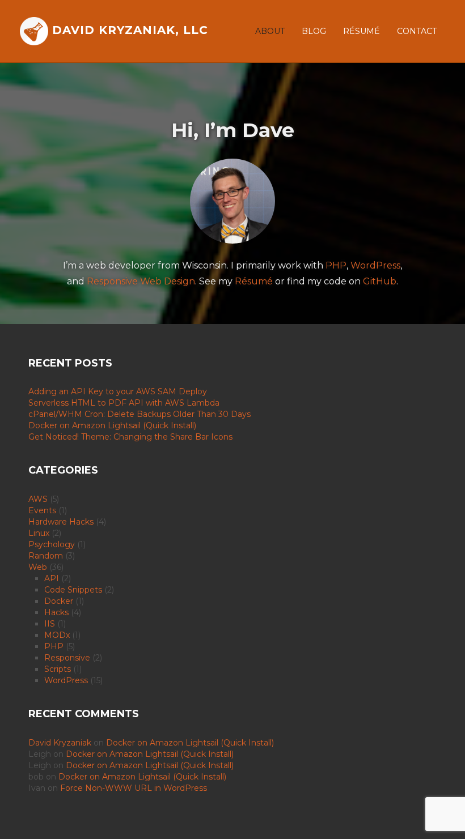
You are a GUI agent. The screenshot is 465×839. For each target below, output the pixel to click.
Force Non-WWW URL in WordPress (133, 788)
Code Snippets (73, 590)
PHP (335, 265)
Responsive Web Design (141, 281)
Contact (417, 31)
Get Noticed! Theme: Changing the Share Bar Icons (130, 437)
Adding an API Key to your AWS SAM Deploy (117, 391)
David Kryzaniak (59, 743)
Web (37, 567)
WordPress (375, 265)
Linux (38, 533)
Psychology (51, 544)
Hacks (56, 612)
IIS (49, 624)
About (270, 31)
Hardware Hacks (61, 522)
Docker (58, 601)
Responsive (67, 658)
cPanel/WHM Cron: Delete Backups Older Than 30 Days (139, 414)
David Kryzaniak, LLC (128, 30)
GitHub (379, 281)
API (51, 578)
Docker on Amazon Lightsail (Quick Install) (112, 425)
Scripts (57, 669)
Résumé (361, 31)
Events (42, 510)
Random (45, 556)
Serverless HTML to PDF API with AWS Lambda (123, 403)
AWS (38, 499)
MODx (57, 635)
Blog (314, 31)
